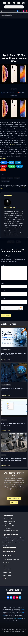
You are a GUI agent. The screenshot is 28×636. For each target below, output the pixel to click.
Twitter (11, 162)
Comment (4, 265)
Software (4, 419)
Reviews (6, 528)
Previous (11, 242)
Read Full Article (6, 360)
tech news (23, 609)
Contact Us (14, 502)
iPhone (6, 14)
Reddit (3, 169)
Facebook (3, 162)
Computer (6, 519)
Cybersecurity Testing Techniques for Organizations (12, 389)
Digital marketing (8, 521)
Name (3, 283)
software (7, 613)
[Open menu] (1, 11)
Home (2, 14)
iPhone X (12, 144)
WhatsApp (11, 166)
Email (3, 291)
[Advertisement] (14, 35)
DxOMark (3, 158)
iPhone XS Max (5, 181)
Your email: (6, 545)
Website (3, 299)
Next (18, 242)
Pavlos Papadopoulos (8, 92)
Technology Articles (6, 349)
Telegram (19, 166)
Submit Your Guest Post (14, 498)
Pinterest (3, 166)
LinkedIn (18, 162)
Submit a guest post (17, 618)
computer (23, 612)
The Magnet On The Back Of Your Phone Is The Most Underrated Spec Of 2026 (13, 459)
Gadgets (4, 455)
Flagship (10, 178)
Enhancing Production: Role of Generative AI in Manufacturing (13, 354)
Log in (4, 578)
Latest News (7, 526)
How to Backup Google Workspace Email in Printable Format (13, 424)
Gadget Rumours (22, 629)
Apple (3, 178)
